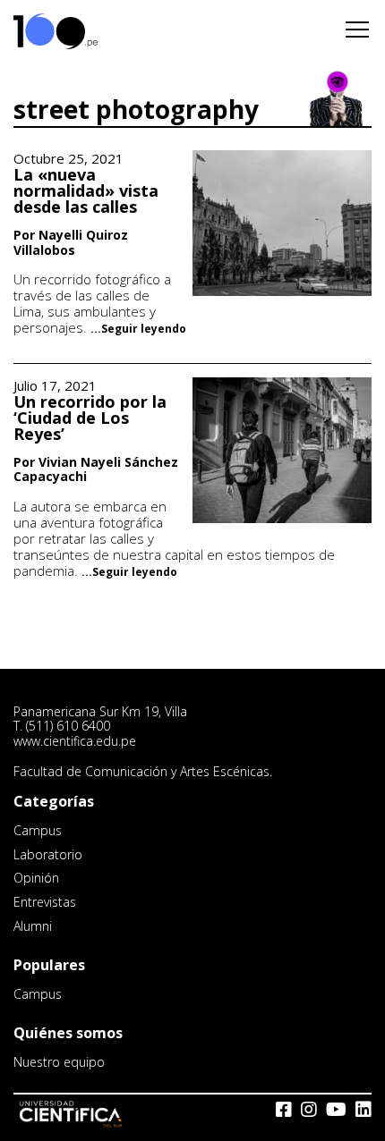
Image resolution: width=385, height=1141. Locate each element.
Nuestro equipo (59, 1061)
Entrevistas (44, 901)
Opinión (36, 877)
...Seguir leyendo (138, 328)
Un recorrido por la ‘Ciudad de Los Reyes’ (90, 417)
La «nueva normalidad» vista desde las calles (85, 190)
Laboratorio (47, 854)
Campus (37, 830)
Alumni (32, 925)
